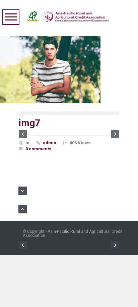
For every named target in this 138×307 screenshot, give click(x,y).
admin (49, 142)
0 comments (38, 148)
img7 (29, 123)
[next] (115, 134)
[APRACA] (69, 14)
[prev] (23, 134)
